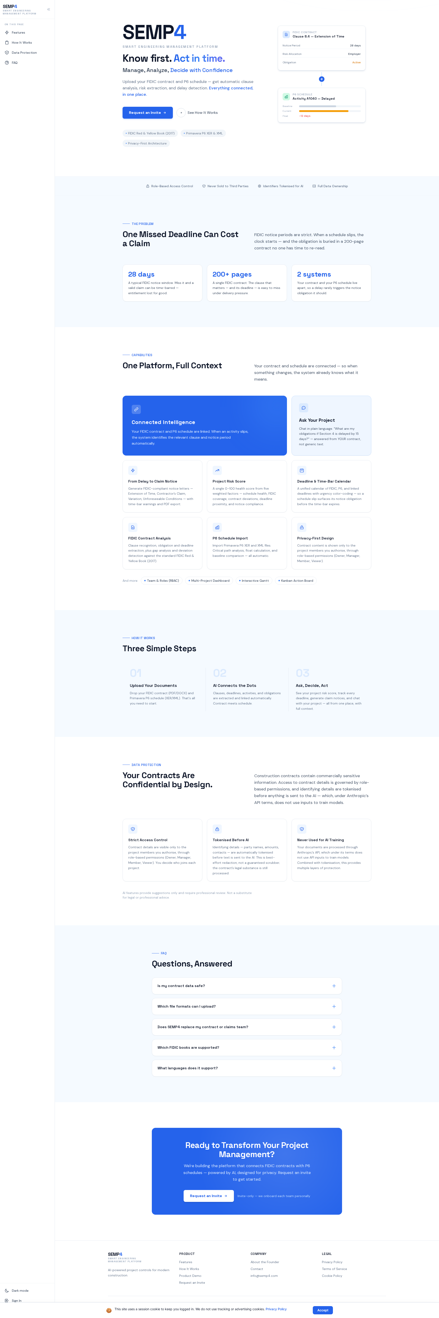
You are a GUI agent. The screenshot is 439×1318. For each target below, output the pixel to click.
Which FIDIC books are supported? (188, 1047)
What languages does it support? (188, 1068)
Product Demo (190, 1276)
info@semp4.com (264, 1276)
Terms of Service (334, 1269)
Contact (257, 1269)
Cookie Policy (332, 1276)
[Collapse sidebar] (49, 9)
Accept (322, 1310)
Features (185, 1262)
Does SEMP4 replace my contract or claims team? (203, 1027)
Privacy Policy (332, 1262)
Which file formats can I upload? (187, 1006)
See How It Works (202, 112)
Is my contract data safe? (181, 985)
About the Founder (265, 1262)
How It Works (189, 1269)
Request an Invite (145, 112)
